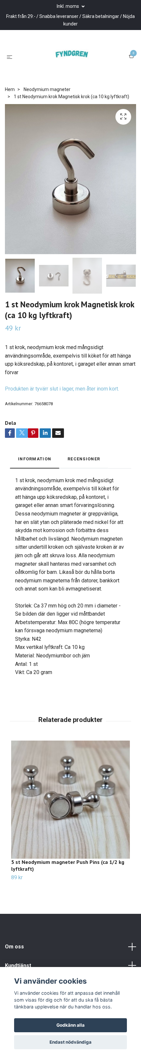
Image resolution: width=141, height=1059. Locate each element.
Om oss (14, 958)
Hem (10, 100)
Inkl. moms (68, 6)
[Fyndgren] (71, 62)
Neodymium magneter (47, 100)
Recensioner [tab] (84, 470)
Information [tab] (34, 470)
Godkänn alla (70, 1025)
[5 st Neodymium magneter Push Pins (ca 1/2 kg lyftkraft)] (70, 810)
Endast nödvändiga (70, 1042)
